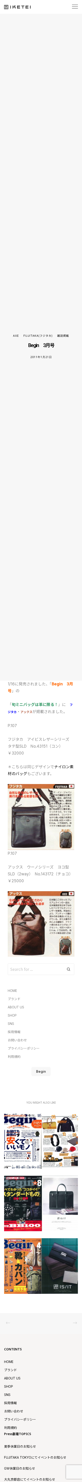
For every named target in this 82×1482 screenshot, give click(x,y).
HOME (12, 991)
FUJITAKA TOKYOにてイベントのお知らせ (35, 1457)
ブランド (14, 999)
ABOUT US (16, 1007)
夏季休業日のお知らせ (20, 1446)
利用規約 (14, 1057)
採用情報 (14, 1032)
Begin (41, 1071)
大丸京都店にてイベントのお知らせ (29, 1479)
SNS (11, 1024)
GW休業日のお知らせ (19, 1468)
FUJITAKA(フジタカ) (38, 335)
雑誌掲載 (63, 335)
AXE (16, 335)
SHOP (12, 1015)
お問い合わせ (17, 1040)
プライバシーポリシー (24, 1048)
